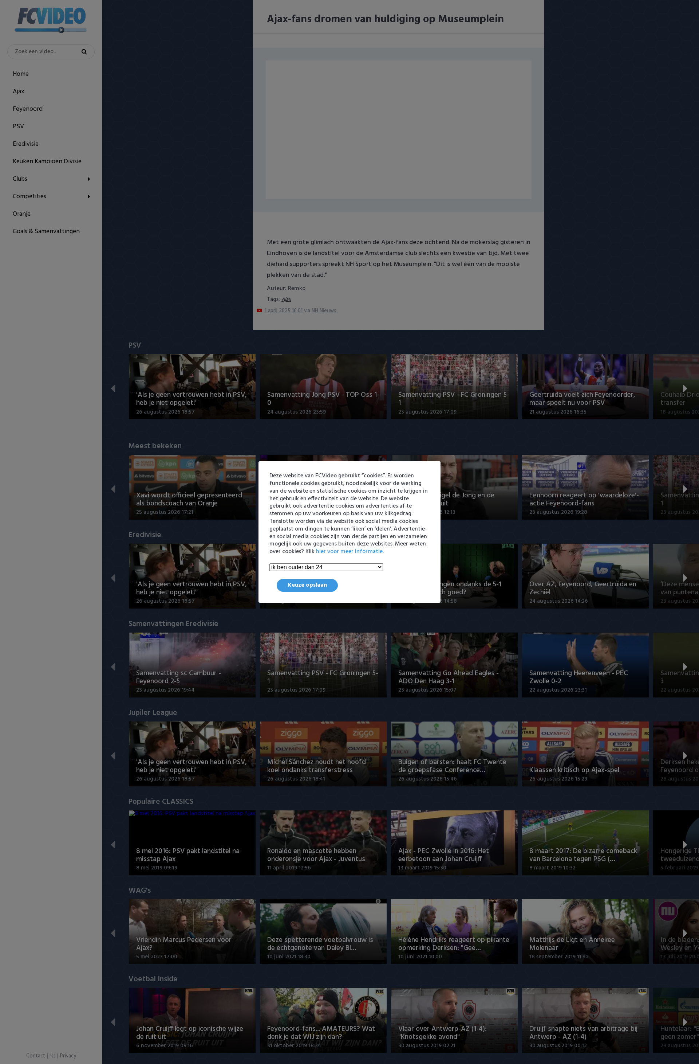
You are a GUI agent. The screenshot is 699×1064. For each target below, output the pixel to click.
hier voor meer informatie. (350, 551)
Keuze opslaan (307, 585)
